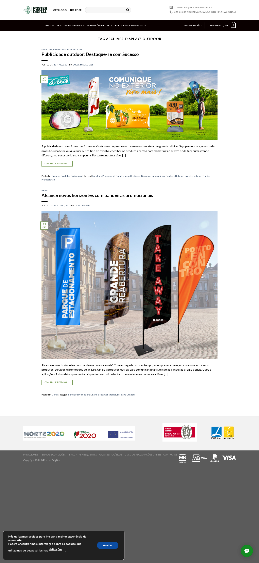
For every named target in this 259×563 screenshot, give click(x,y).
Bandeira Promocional (103, 176)
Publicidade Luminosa (129, 25)
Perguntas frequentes (82, 454)
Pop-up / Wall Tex (98, 25)
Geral (45, 190)
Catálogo (60, 10)
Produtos (52, 25)
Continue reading (57, 163)
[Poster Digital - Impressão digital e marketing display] (35, 10)
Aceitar (107, 545)
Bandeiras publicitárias (128, 176)
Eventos (46, 49)
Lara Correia (82, 205)
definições (55, 549)
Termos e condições (53, 454)
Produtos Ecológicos (67, 49)
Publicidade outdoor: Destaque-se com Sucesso (90, 54)
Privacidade (30, 454)
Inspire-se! (76, 10)
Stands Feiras (73, 25)
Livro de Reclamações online (143, 454)
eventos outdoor (193, 176)
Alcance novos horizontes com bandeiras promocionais (97, 195)
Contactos (170, 454)
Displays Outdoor (175, 176)
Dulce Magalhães (83, 64)
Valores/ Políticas (110, 454)
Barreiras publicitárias (153, 176)
